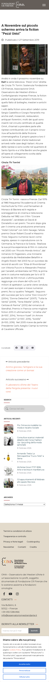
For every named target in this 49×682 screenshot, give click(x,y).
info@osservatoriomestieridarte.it (19, 615)
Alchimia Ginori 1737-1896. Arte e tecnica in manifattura (30, 468)
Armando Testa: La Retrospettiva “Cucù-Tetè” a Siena (30, 456)
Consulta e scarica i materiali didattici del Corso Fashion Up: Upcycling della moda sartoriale (30, 441)
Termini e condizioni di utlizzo (17, 531)
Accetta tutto (24, 664)
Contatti (22, 547)
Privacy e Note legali (13, 542)
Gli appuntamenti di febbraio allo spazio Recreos (30, 480)
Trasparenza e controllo (14, 536)
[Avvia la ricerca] (7, 408)
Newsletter (8, 547)
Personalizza (24, 671)
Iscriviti (34, 631)
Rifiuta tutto (24, 677)
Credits (33, 547)
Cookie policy (33, 542)
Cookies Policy (15, 650)
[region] (24, 659)
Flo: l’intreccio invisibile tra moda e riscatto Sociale (29, 426)
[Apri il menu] (44, 4)
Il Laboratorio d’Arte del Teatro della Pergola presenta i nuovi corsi (22, 388)
